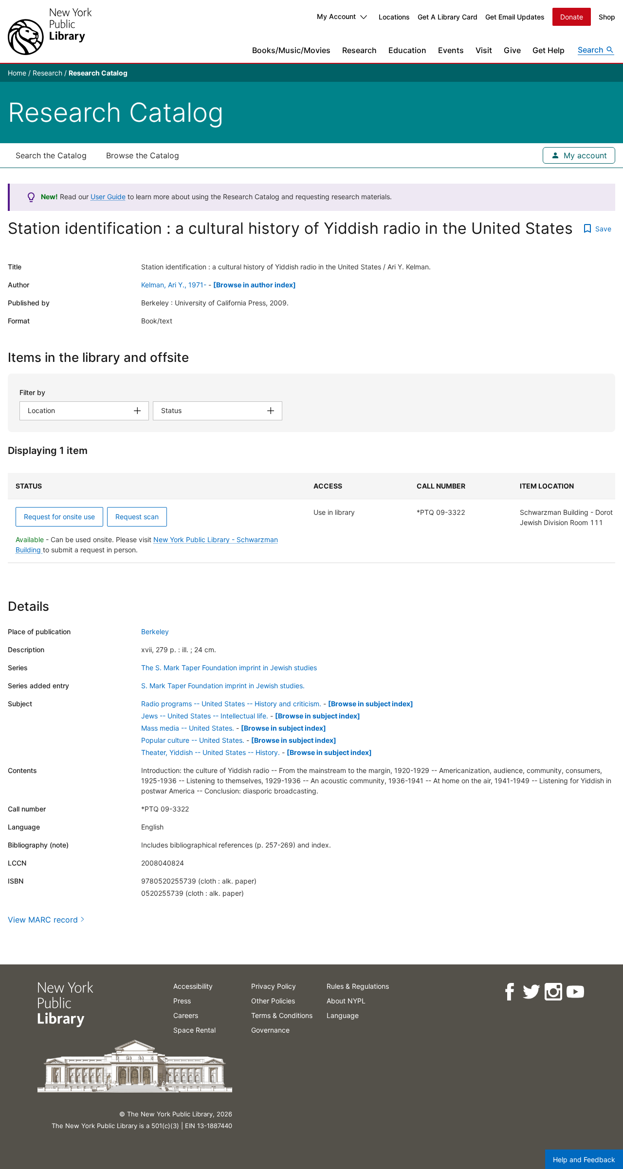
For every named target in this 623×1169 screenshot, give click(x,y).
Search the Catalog (51, 155)
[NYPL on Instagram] (552, 992)
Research (359, 50)
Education (407, 50)
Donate (571, 17)
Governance (270, 1030)
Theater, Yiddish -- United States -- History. (210, 752)
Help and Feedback (584, 1159)
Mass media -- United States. (187, 728)
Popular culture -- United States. (192, 740)
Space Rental (194, 1030)
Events (451, 50)
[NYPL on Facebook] (508, 992)
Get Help (548, 50)
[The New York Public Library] (50, 31)
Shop (607, 17)
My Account (336, 16)
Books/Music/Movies (291, 50)
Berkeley (155, 631)
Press (182, 1001)
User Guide (108, 196)
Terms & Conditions (281, 1015)
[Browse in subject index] (370, 703)
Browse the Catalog (142, 155)
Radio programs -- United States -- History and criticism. (231, 703)
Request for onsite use (59, 516)
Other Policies (273, 1001)
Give (512, 50)
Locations (394, 17)
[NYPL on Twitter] (530, 992)
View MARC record (43, 919)
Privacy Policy (273, 986)
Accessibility (193, 986)
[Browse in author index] (254, 285)
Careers (185, 1015)
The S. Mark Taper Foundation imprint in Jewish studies (229, 667)
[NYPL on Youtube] (574, 992)
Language (343, 1015)
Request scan (137, 516)
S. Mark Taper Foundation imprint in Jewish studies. (223, 685)
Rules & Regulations (358, 986)
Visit (484, 50)
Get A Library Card (447, 17)
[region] (311, 518)
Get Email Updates (515, 17)
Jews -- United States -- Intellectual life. (204, 716)
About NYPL (346, 1001)
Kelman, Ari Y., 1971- (173, 285)
